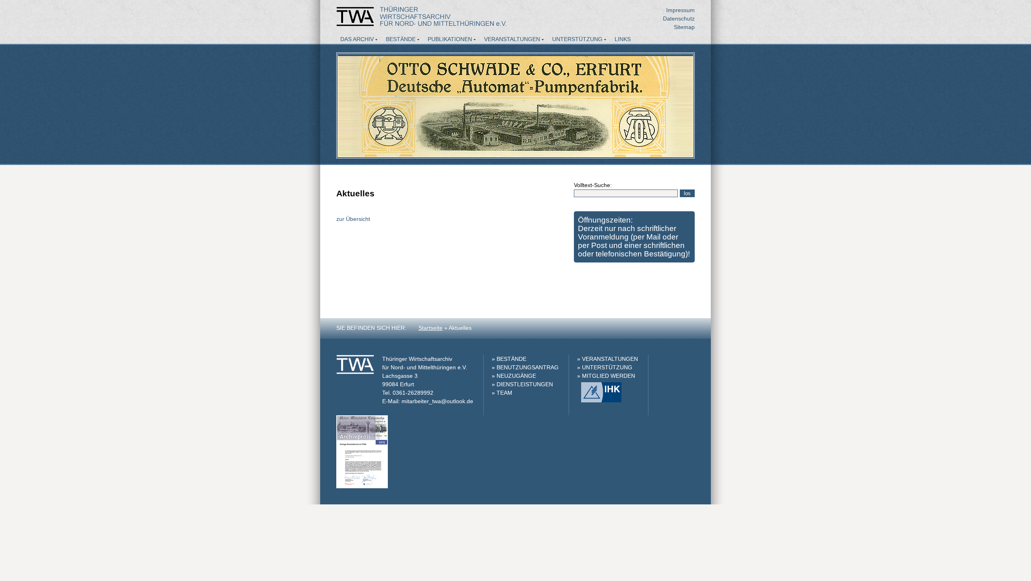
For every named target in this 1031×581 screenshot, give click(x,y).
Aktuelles (356, 50)
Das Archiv (357, 39)
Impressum (680, 10)
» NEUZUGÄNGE (514, 376)
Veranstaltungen (512, 39)
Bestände (401, 39)
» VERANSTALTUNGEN (607, 359)
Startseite (430, 328)
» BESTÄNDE (509, 359)
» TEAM (502, 392)
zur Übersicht (353, 219)
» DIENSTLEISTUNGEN (522, 384)
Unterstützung (577, 39)
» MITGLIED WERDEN (606, 376)
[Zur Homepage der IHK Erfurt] (599, 400)
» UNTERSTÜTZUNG (604, 367)
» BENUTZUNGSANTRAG (525, 367)
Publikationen (450, 39)
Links (623, 39)
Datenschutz (679, 18)
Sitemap (684, 27)
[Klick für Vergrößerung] (362, 486)
